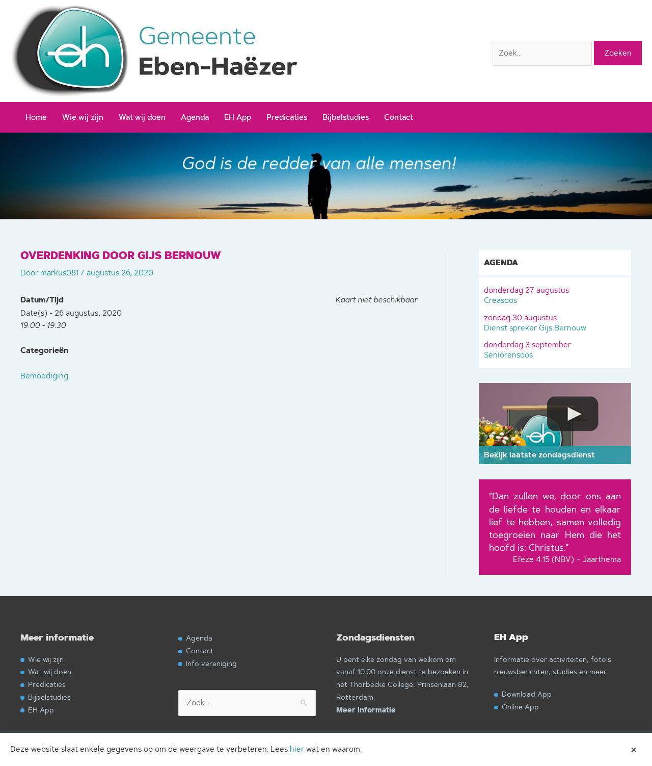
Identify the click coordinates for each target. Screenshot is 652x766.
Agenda (195, 117)
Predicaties (286, 117)
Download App (527, 694)
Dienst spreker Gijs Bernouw (535, 322)
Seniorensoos (527, 349)
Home (36, 117)
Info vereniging (211, 663)
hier (297, 749)
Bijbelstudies (345, 117)
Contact (398, 117)
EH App (237, 117)
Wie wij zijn (82, 117)
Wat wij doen (142, 117)
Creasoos (526, 295)
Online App (520, 706)
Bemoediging (44, 375)
